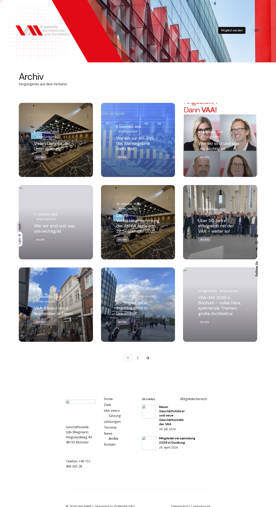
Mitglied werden (232, 30)
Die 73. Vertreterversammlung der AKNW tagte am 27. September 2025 (137, 223)
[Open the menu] (256, 30)
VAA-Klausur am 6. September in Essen (53, 310)
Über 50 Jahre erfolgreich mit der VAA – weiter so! (216, 226)
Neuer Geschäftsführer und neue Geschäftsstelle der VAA (172, 415)
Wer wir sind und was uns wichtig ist (218, 146)
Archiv (40, 157)
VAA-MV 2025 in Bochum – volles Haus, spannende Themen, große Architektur (219, 305)
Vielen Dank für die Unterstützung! (52, 146)
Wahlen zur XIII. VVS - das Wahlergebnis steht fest (137, 143)
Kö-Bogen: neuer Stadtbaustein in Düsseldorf (132, 308)
